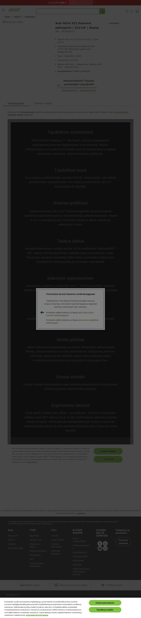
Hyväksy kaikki (105, 609)
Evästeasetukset (105, 602)
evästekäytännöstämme (37, 615)
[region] (70, 608)
